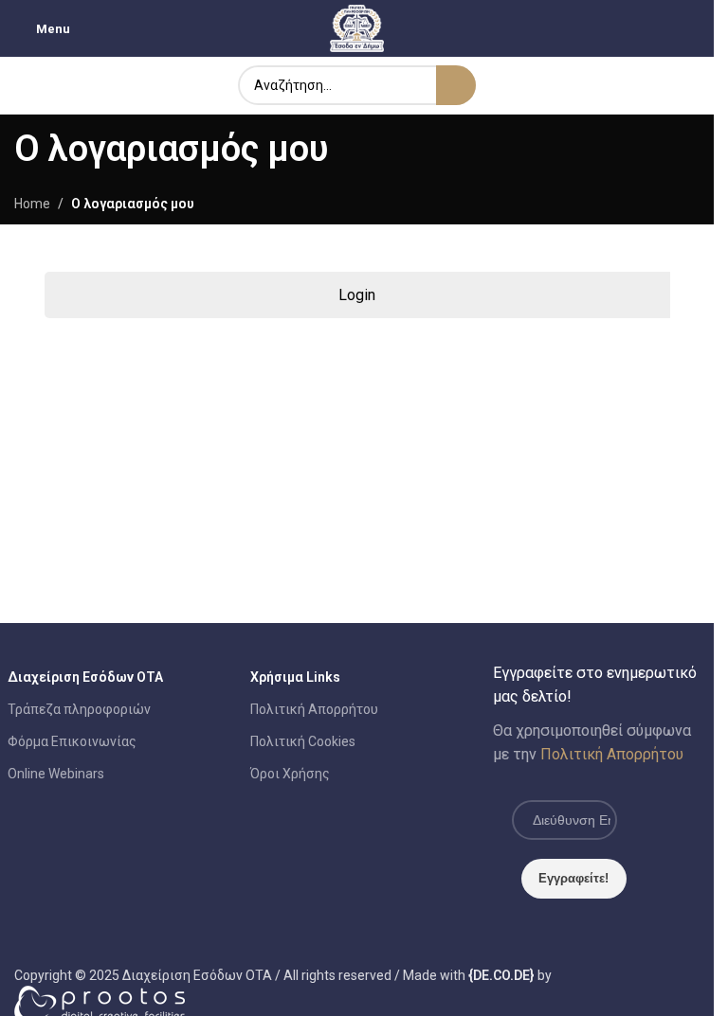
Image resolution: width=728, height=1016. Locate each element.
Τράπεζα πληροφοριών (79, 709)
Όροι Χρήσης (290, 773)
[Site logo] (357, 27)
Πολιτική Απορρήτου (314, 709)
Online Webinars (56, 773)
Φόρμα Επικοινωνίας (72, 741)
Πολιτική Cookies (302, 741)
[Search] (456, 85)
